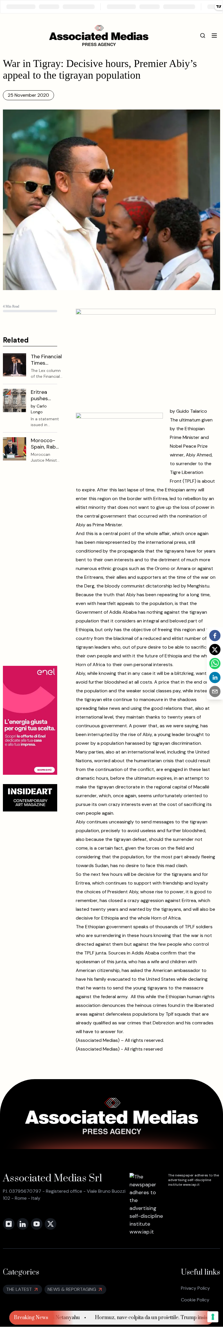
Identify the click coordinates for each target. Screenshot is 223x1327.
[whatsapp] (215, 663)
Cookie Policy (195, 1300)
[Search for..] (202, 35)
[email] (215, 691)
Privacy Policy (195, 1288)
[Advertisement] (30, 569)
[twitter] (215, 649)
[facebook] (215, 635)
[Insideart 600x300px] (30, 797)
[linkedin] (215, 677)
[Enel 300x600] (30, 720)
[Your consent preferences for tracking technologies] (212, 1316)
